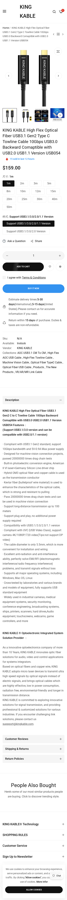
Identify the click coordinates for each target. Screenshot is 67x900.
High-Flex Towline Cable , (38, 357)
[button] (58, 75)
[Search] (54, 11)
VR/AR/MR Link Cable (28, 372)
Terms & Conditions (34, 277)
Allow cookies (34, 890)
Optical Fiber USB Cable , (17, 367)
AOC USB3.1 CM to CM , (32, 353)
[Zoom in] (58, 51)
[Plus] (60, 256)
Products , (39, 367)
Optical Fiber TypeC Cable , (47, 362)
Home (6, 27)
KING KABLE (24, 348)
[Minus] (7, 256)
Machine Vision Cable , (16, 362)
